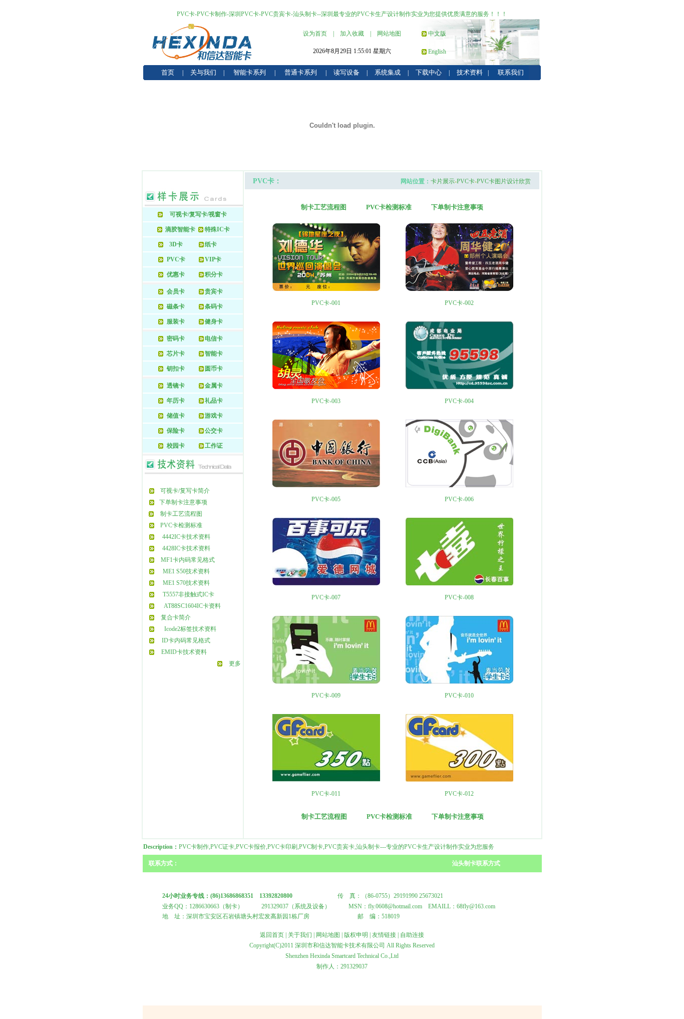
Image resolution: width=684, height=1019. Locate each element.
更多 (235, 663)
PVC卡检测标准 (181, 525)
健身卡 (214, 321)
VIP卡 (213, 259)
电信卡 (214, 338)
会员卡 (176, 291)
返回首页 (272, 934)
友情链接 (384, 934)
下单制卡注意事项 (183, 502)
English (437, 51)
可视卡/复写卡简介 (185, 490)
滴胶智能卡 (180, 229)
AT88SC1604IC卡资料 (192, 605)
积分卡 (214, 274)
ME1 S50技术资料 (186, 571)
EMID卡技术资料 (184, 651)
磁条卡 (176, 306)
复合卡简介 (176, 617)
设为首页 (315, 33)
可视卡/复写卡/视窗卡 (198, 214)
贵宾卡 (214, 291)
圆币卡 (214, 368)
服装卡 (176, 321)
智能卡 (214, 353)
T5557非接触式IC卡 (188, 594)
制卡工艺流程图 (181, 513)
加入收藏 (352, 33)
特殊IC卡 (217, 229)
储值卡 (176, 415)
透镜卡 (176, 385)
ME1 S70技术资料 (186, 582)
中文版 (437, 33)
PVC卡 (176, 259)
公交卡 (214, 430)
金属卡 (214, 385)
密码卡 (176, 338)
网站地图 (389, 33)
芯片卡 (176, 353)
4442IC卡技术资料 (186, 536)
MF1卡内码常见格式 (188, 559)
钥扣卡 (176, 368)
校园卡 (176, 445)
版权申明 (356, 934)
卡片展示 (443, 181)
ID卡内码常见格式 (186, 640)
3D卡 (176, 244)
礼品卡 (214, 400)
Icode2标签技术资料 (190, 628)
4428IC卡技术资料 (186, 548)
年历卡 (176, 400)
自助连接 (412, 934)
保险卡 (176, 430)
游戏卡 (214, 415)
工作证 (214, 445)
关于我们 (300, 934)
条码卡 (214, 306)
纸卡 (211, 244)
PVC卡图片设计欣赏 (504, 181)
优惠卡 (176, 274)
